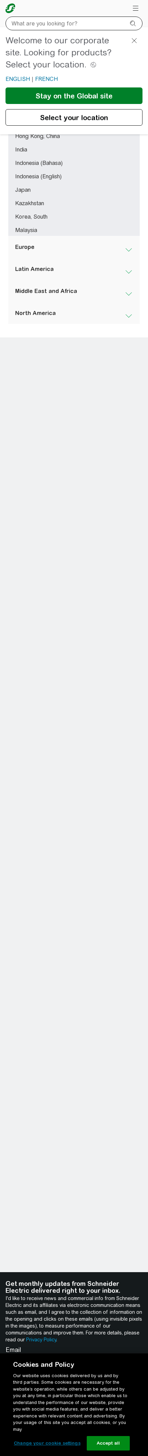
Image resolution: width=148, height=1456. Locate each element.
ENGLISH (18, 79)
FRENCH (46, 79)
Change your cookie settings (47, 1443)
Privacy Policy (41, 1339)
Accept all (108, 1443)
